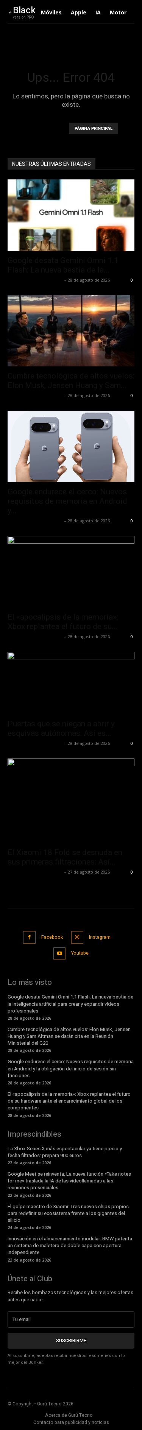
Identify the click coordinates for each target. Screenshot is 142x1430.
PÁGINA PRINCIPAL (93, 128)
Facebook (52, 937)
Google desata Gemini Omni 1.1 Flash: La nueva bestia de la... (63, 265)
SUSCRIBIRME (71, 1340)
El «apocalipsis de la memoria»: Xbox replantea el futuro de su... (63, 621)
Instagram (100, 937)
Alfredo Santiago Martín (35, 280)
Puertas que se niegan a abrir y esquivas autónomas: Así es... (61, 728)
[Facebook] (29, 937)
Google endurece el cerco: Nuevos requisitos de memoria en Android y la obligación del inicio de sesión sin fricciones (71, 1068)
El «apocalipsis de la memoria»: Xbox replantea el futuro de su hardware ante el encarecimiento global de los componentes (69, 1100)
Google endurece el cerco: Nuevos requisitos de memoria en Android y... (67, 501)
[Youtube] (59, 953)
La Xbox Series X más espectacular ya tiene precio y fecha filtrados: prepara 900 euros (65, 1152)
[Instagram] (77, 937)
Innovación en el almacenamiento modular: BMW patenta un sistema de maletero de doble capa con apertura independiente (70, 1245)
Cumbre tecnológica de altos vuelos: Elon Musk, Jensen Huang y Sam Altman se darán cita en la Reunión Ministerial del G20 (69, 1036)
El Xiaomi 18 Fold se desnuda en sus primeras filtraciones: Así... (65, 857)
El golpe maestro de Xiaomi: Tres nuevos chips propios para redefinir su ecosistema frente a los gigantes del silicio (68, 1213)
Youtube (80, 953)
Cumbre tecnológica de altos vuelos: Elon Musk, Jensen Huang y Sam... (71, 380)
